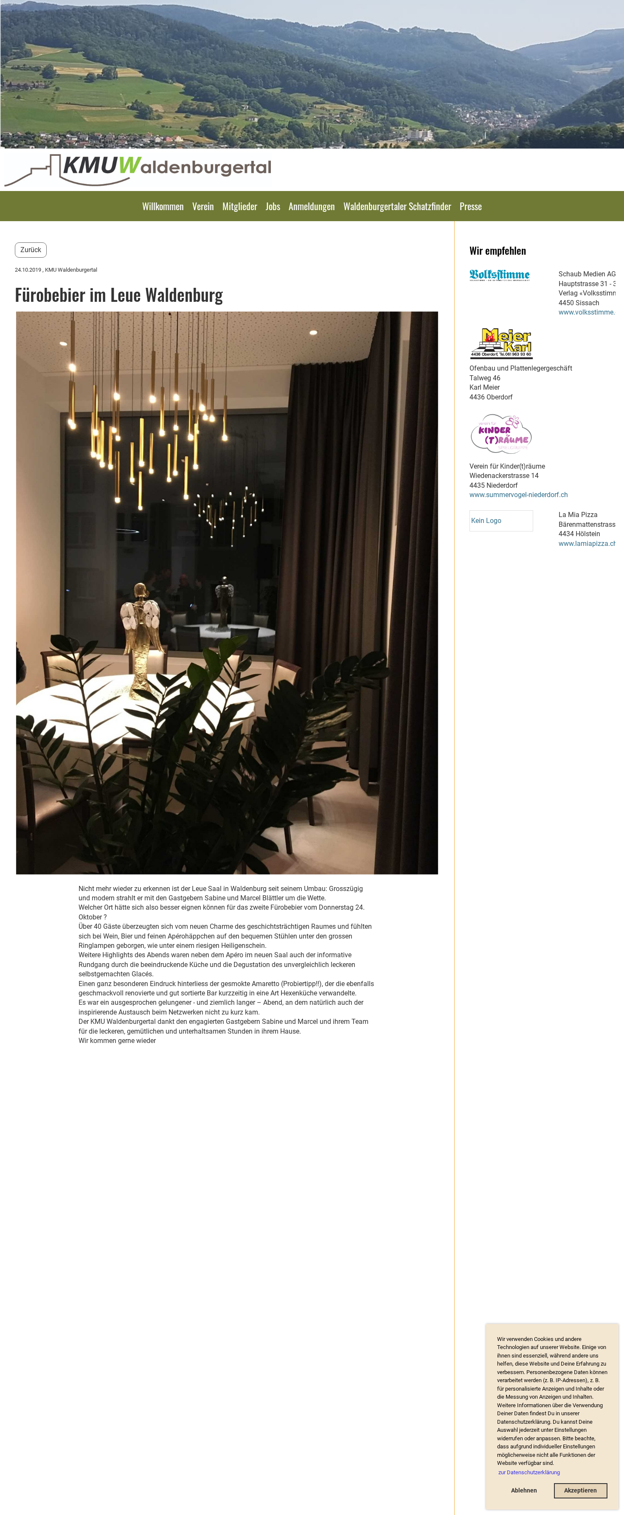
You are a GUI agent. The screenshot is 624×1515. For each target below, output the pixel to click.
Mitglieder (239, 206)
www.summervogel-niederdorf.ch (518, 495)
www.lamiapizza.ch (588, 544)
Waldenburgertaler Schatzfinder (397, 206)
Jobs (273, 206)
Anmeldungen (312, 206)
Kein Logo (486, 521)
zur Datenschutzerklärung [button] (529, 1472)
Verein (203, 206)
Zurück (30, 250)
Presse (471, 206)
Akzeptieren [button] (580, 1490)
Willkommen (163, 206)
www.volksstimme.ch (590, 312)
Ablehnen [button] (524, 1490)
